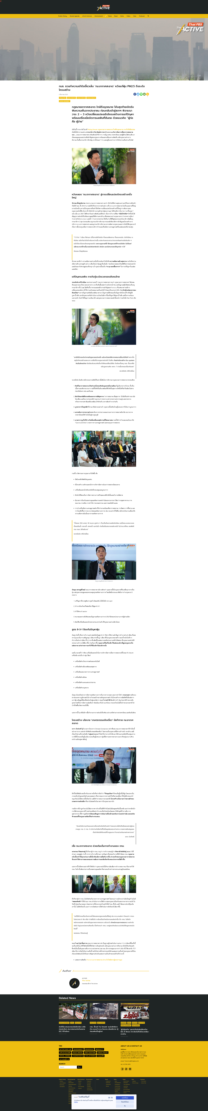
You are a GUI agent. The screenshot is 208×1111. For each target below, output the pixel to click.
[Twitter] (126, 1069)
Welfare (70, 1086)
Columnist (108, 1084)
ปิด (125, 1106)
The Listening (90, 1056)
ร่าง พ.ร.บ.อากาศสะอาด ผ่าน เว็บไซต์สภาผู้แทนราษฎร (104, 960)
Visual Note (117, 1086)
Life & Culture (87, 16)
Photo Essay (135, 1083)
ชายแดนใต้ (100, 1056)
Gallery (134, 1081)
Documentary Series (127, 1092)
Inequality (99, 1049)
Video (128, 16)
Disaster (89, 1083)
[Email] (144, 95)
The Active (86, 980)
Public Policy (62, 16)
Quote (107, 1086)
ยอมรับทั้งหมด (125, 1097)
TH (112, 1097)
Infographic (117, 1084)
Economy (123, 1022)
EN (109, 1097)
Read (115, 16)
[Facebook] (134, 95)
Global (79, 1081)
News (110, 16)
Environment (99, 16)
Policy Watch (81, 97)
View (134, 16)
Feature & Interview (108, 1082)
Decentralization (72, 1084)
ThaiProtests (78, 1056)
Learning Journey (126, 1087)
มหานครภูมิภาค (64, 1059)
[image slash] (106, 16)
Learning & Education (71, 1090)
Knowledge (117, 1088)
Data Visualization (118, 1082)
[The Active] (103, 8)
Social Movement (64, 101)
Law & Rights (71, 97)
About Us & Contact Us (131, 1046)
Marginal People (72, 1093)
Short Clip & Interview (126, 1082)
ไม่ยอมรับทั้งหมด (125, 1102)
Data (122, 16)
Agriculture (89, 1088)
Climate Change (89, 1085)
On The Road (127, 1089)
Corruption (62, 1086)
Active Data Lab (65, 1049)
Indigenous (89, 1049)
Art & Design (81, 1086)
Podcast (142, 16)
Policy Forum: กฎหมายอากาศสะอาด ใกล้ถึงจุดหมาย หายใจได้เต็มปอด (111, 129)
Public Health (91, 97)
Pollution (63, 97)
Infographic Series (117, 1090)
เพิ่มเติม (76, 1102)
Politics (134, 1022)
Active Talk (143, 1083)
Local (72, 1022)
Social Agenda (74, 16)
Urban (79, 1083)
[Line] (141, 95)
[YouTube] (130, 1069)
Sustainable (135, 1025)
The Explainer (127, 1084)
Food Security (71, 1088)
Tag (60, 1046)
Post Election (90, 1052)
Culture (80, 1088)
